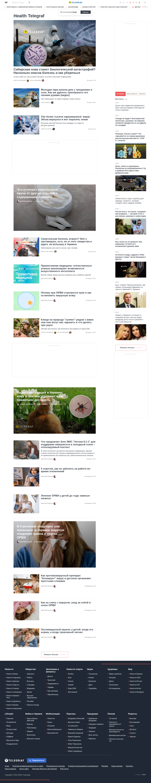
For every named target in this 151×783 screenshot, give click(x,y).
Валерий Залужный (75, 733)
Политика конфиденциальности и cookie (27, 766)
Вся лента (119, 99)
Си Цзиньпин (73, 726)
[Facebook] (120, 2)
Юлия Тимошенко (74, 744)
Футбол (71, 674)
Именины (92, 739)
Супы (132, 726)
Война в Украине (33, 714)
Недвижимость (53, 684)
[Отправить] (29, 2)
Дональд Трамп (74, 722)
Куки (74, 12)
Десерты (133, 729)
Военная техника (33, 739)
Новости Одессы (12, 685)
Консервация (135, 722)
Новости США (135, 677)
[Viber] (123, 2)
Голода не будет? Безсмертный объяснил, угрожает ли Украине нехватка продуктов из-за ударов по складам (130, 122)
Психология (113, 685)
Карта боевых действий (32, 719)
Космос (91, 677)
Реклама (104, 766)
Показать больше (51, 654)
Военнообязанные (54, 729)
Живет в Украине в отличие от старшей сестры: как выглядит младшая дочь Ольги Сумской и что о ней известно (129, 318)
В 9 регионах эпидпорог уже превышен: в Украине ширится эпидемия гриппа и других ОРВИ (40, 532)
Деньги (50, 676)
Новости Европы (136, 674)
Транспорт (51, 680)
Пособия (30, 701)
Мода (8, 726)
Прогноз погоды (33, 705)
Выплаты (30, 681)
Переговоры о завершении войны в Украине (24, 7)
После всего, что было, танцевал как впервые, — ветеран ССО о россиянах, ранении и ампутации (130, 214)
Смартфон (93, 688)
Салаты (133, 733)
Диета (111, 681)
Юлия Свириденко (75, 751)
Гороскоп (9, 718)
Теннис (70, 681)
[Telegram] (127, 2)
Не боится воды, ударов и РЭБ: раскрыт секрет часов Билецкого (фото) (130, 257)
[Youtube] (130, 2)
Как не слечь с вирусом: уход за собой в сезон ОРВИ (66, 604)
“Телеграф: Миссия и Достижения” (114, 7)
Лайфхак (9, 736)
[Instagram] (136, 2)
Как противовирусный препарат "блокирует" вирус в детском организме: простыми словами (66, 578)
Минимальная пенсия (117, 735)
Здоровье (113, 669)
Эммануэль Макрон (75, 729)
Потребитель (11, 722)
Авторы (137, 7)
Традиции (92, 728)
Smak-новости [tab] (132, 94)
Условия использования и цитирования (83, 766)
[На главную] (75, 2)
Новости (9, 669)
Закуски (133, 736)
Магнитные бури (12, 740)
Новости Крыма (12, 705)
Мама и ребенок (115, 674)
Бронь (49, 722)
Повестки (51, 718)
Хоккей (70, 685)
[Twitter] (133, 2)
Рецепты (132, 714)
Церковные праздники (93, 719)
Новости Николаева (14, 708)
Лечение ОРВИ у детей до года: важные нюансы (65, 497)
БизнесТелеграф (89, 7)
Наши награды (117, 766)
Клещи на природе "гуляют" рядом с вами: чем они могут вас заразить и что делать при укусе (67, 322)
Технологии (93, 674)
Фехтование (72, 692)
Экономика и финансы (52, 670)
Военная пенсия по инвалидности (116, 731)
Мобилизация (53, 714)
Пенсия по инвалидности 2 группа (115, 724)
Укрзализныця (52, 694)
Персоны (71, 714)
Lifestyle (9, 714)
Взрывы (30, 724)
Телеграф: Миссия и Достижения (44, 769)
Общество (30, 669)
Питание (112, 677)
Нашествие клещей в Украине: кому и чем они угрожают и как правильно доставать (40, 396)
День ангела (93, 735)
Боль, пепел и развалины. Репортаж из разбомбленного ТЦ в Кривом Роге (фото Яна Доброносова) (130, 169)
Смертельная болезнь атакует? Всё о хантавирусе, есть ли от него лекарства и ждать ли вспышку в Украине (66, 241)
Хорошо (86, 12)
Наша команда (10, 769)
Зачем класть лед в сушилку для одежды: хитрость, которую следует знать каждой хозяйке (129, 201)
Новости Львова (12, 688)
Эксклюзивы (73, 7)
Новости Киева (12, 674)
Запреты (92, 731)
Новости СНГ (135, 685)
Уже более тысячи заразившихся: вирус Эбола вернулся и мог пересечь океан (65, 118)
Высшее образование (32, 696)
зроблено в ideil (140, 774)
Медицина (31, 688)
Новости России (136, 681)
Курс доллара (52, 691)
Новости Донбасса (13, 701)
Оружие (30, 731)
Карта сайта (24, 769)
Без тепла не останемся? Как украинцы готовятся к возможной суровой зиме (128, 244)
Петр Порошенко (74, 740)
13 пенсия (113, 718)
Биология (92, 681)
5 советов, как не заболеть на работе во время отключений (65, 470)
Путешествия (11, 729)
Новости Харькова (13, 677)
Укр (145, 2)
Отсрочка (51, 726)
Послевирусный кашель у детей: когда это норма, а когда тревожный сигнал (67, 631)
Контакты (129, 766)
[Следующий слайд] (147, 7)
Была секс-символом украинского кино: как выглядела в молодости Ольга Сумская (129, 108)
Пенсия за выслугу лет (116, 740)
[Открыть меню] (6, 2)
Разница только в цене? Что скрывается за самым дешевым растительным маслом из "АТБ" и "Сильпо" (130, 137)
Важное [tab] (142, 94)
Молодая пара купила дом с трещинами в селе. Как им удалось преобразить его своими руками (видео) (66, 92)
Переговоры (31, 728)
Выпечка (133, 718)
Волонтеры (31, 735)
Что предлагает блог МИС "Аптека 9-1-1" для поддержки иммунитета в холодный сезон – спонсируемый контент (68, 444)
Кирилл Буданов (74, 736)
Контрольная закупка (55, 7)
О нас (7, 766)
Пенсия (111, 714)
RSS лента (64, 769)
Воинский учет (52, 733)
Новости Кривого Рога (12, 696)
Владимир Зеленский (76, 718)
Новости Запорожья (14, 692)
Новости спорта (74, 669)
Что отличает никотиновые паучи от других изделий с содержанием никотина (37, 193)
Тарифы (50, 687)
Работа (29, 677)
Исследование (114, 688)
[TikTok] (139, 2)
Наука (90, 669)
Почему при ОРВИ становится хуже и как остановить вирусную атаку (66, 294)
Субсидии (30, 685)
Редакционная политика (55, 766)
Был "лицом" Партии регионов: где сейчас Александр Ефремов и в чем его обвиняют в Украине (130, 287)
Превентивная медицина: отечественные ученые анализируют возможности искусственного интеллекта (66, 268)
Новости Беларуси (137, 692)
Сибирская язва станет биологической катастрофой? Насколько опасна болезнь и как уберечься (54, 71)
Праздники (92, 714)
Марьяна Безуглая (75, 747)
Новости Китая (135, 688)
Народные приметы (96, 724)
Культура (9, 733)
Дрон (90, 685)
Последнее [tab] (120, 94)
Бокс (70, 677)
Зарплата (30, 674)
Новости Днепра (12, 681)
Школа (29, 692)
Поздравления (12, 744)
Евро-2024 (72, 688)
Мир (130, 669)
